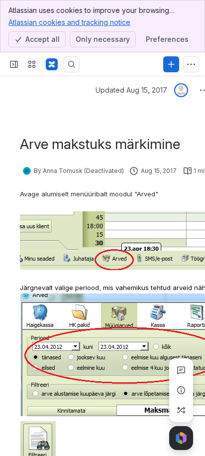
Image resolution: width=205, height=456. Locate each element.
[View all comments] (181, 370)
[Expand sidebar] (14, 64)
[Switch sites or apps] (32, 64)
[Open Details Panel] (181, 390)
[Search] (72, 64)
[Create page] (181, 410)
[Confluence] (52, 64)
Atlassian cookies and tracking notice (69, 22)
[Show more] (191, 64)
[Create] (171, 64)
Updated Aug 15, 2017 (131, 90)
